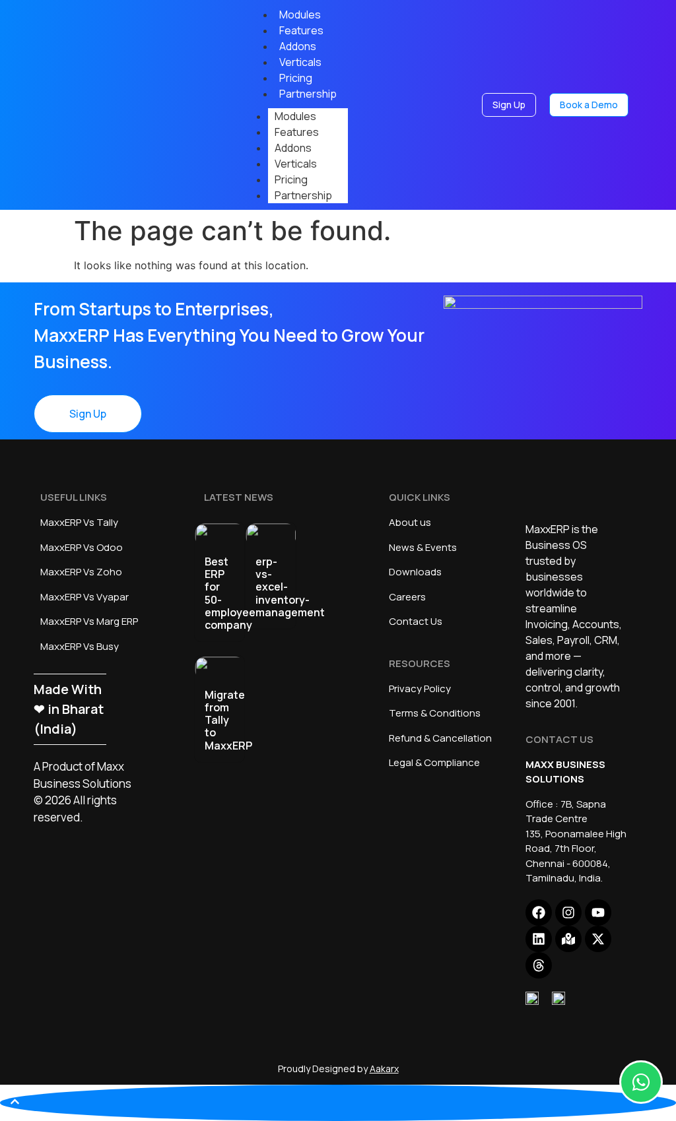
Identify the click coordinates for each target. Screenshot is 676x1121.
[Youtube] (598, 912)
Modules (295, 116)
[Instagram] (568, 912)
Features (297, 132)
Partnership (308, 93)
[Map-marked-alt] (568, 939)
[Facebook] (538, 912)
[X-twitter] (598, 939)
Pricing (291, 179)
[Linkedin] (538, 939)
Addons (293, 148)
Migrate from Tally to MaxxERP (228, 720)
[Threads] (538, 965)
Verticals (296, 163)
